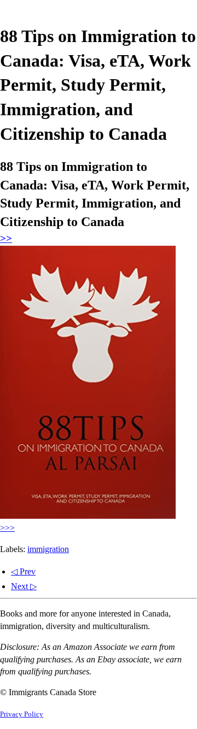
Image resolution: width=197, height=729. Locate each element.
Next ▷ (24, 586)
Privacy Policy (21, 714)
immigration (48, 549)
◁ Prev (23, 571)
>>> (7, 527)
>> (6, 238)
